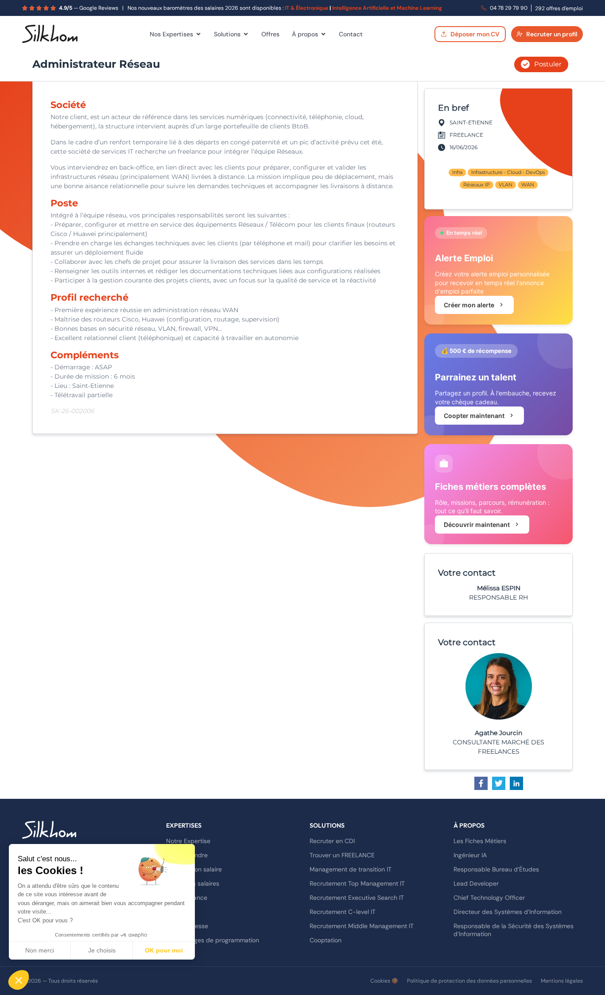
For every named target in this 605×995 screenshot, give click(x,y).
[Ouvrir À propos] (323, 34)
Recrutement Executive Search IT (357, 898)
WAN (527, 185)
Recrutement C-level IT (343, 912)
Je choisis (102, 950)
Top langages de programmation (212, 940)
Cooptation (325, 940)
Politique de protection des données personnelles (469, 980)
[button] (18, 980)
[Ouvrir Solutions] (246, 34)
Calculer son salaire (194, 869)
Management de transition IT (351, 869)
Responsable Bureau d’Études (496, 869)
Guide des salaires (192, 883)
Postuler (548, 64)
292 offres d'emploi (559, 8)
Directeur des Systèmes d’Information (508, 912)
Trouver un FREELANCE (342, 855)
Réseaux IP (476, 185)
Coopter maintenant (474, 415)
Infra (457, 172)
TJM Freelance (186, 898)
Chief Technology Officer (489, 898)
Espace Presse (187, 926)
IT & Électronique (306, 8)
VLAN (505, 185)
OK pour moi (164, 950)
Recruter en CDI (332, 841)
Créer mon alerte (469, 305)
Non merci (39, 950)
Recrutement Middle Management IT (362, 926)
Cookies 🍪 (384, 980)
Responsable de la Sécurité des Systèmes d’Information (514, 930)
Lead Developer (476, 883)
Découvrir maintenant (477, 524)
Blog (172, 912)
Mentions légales (562, 980)
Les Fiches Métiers (480, 841)
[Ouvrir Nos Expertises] (198, 34)
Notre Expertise (188, 841)
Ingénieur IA (470, 855)
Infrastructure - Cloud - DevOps (508, 172)
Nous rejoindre (187, 855)
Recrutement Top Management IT (357, 883)
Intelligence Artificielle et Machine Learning (387, 8)
